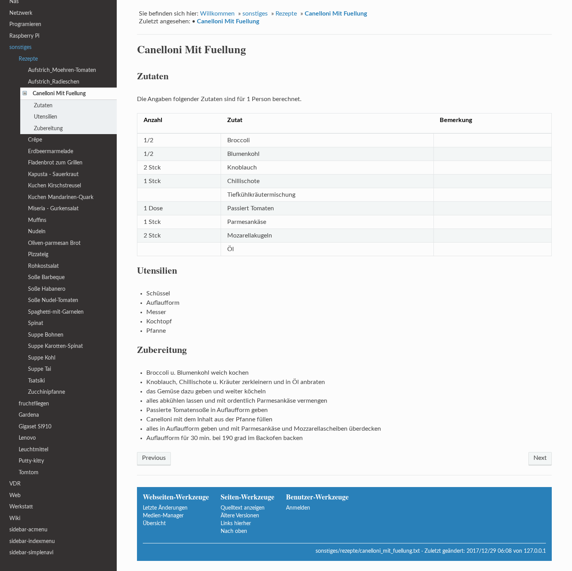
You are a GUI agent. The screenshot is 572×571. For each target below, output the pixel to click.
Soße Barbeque (46, 277)
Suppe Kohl (41, 358)
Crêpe (35, 140)
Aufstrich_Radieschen (53, 82)
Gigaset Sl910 (35, 427)
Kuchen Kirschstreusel (54, 186)
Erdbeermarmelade (50, 151)
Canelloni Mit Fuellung (336, 13)
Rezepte (286, 13)
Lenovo (27, 438)
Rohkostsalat (43, 266)
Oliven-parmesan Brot (54, 243)
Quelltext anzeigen (243, 508)
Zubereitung (48, 128)
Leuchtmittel (33, 449)
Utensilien (45, 117)
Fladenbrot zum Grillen (55, 163)
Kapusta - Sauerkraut (53, 174)
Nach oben (234, 531)
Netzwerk (20, 13)
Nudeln (37, 231)
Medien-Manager (163, 516)
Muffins (37, 220)
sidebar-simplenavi (31, 552)
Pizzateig (38, 254)
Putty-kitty (31, 461)
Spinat (35, 323)
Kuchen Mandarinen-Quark (60, 197)
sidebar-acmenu (28, 530)
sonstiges (255, 13)
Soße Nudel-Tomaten (53, 300)
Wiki (14, 518)
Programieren (25, 24)
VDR (15, 484)
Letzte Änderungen (165, 508)
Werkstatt (21, 507)
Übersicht (154, 523)
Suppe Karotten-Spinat (55, 346)
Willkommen (217, 13)
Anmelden (298, 508)
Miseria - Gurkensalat (53, 208)
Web (15, 495)
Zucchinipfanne (46, 392)
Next (540, 458)
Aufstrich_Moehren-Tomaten (62, 70)
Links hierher (236, 523)
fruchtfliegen (34, 404)
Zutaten (43, 105)
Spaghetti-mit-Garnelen (56, 312)
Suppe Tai (39, 369)
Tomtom (29, 472)
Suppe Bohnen (45, 335)
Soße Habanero (46, 289)
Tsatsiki (36, 381)
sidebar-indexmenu (32, 541)
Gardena (29, 415)
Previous (154, 458)
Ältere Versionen (240, 516)
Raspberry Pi (24, 36)
